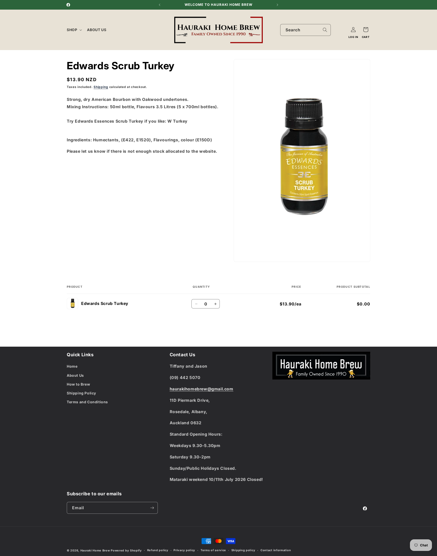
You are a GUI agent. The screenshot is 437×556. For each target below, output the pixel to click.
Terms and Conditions (87, 402)
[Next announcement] (277, 5)
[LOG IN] (353, 29)
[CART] (365, 29)
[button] (74, 30)
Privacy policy (184, 550)
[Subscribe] (152, 508)
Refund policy (157, 550)
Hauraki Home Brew (95, 550)
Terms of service (213, 550)
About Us (75, 375)
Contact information (275, 550)
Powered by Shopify (126, 550)
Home (72, 366)
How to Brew (78, 384)
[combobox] (305, 30)
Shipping (101, 87)
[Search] (325, 29)
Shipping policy (243, 550)
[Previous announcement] (159, 5)
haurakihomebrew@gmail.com (201, 388)
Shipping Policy (81, 393)
